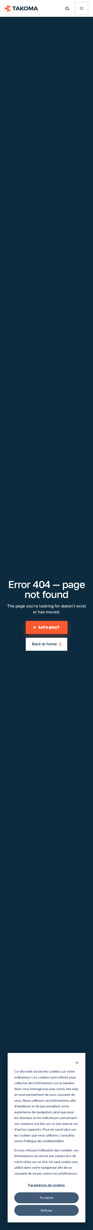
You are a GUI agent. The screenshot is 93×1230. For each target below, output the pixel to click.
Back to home (44, 644)
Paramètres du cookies (46, 1185)
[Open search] (67, 8)
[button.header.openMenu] (81, 8)
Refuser (46, 1210)
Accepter (47, 1197)
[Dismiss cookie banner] (77, 1062)
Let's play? (46, 627)
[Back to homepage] (21, 8)
